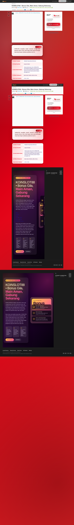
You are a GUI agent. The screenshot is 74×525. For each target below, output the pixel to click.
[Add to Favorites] (9, 13)
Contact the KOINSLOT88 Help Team (54, 116)
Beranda (17, 217)
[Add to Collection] (9, 15)
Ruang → (17, 212)
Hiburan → (17, 219)
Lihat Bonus (28, 251)
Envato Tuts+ (29, 262)
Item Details (14, 9)
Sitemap (40, 262)
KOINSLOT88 (13, 3)
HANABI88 (17, 214)
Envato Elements (16, 262)
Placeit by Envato (23, 262)
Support (33, 9)
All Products (35, 262)
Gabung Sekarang (20, 251)
